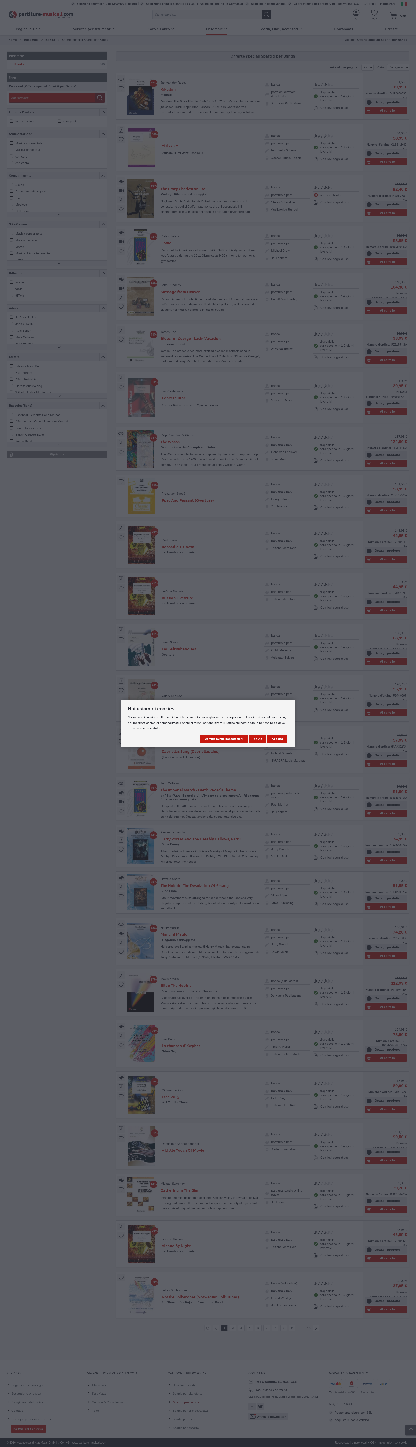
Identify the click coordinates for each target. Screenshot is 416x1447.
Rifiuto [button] (257, 739)
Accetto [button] (277, 739)
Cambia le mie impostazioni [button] (224, 739)
